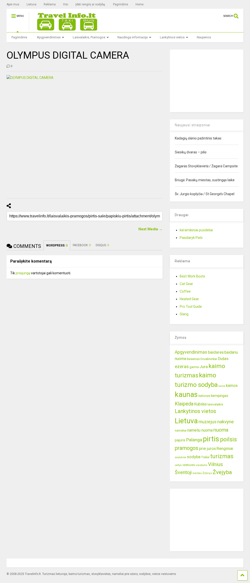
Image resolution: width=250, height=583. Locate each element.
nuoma (221, 430)
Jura (203, 366)
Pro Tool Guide (191, 306)
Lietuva (31, 4)
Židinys (207, 473)
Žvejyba (222, 472)
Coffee (185, 291)
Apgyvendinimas (49, 37)
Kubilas (200, 404)
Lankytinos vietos (172, 37)
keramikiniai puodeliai (196, 230)
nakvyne (225, 421)
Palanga (194, 440)
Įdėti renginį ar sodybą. (90, 4)
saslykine (180, 457)
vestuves (188, 465)
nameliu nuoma (200, 430)
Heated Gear (189, 299)
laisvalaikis (215, 404)
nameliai (181, 430)
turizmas (221, 456)
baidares (216, 352)
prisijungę (23, 273)
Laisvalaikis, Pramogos (89, 37)
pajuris (180, 440)
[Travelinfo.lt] (65, 28)
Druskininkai (208, 359)
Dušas (223, 358)
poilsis (228, 439)
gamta (194, 367)
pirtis (211, 439)
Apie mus (13, 4)
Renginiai (225, 448)
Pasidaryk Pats (191, 238)
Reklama (50, 4)
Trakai (205, 457)
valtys (178, 465)
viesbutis (201, 465)
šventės (197, 473)
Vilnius (215, 464)
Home (139, 4)
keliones (204, 396)
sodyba (193, 456)
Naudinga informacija (132, 37)
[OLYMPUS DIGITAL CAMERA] (85, 133)
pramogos (186, 448)
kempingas (219, 395)
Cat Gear (186, 284)
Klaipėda (184, 404)
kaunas (186, 394)
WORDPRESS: (57, 245)
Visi (65, 4)
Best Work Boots (192, 276)
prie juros (207, 448)
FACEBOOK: (82, 245)
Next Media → (150, 229)
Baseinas (193, 359)
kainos (232, 385)
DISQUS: (102, 245)
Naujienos (204, 37)
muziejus (207, 421)
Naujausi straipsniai (192, 125)
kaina (222, 386)
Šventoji (183, 472)
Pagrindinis (120, 4)
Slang (184, 314)
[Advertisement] (206, 80)
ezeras (182, 366)
